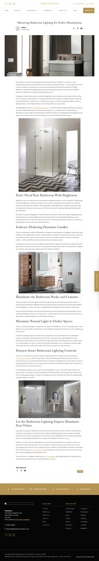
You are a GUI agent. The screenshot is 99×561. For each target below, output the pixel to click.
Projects (17, 10)
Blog (75, 10)
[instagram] (10, 4)
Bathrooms (46, 512)
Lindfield (83, 525)
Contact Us (89, 10)
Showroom (47, 10)
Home (6, 10)
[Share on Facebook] (77, 28)
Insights (80, 471)
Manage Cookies (89, 556)
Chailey (67, 518)
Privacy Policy (80, 556)
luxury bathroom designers (41, 108)
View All (83, 528)
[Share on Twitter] (73, 28)
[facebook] (6, 4)
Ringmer (83, 515)
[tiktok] (14, 4)
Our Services (31, 10)
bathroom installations (36, 450)
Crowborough (69, 509)
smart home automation (24, 358)
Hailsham (84, 518)
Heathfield (68, 512)
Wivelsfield (84, 522)
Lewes (67, 515)
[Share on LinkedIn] (81, 28)
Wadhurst (68, 528)
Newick (67, 522)
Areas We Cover (70, 504)
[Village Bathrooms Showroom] (49, 4)
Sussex (67, 438)
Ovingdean (84, 509)
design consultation (49, 456)
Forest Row (69, 525)
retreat (54, 110)
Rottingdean (85, 512)
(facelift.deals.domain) (21, 519)
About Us (62, 10)
